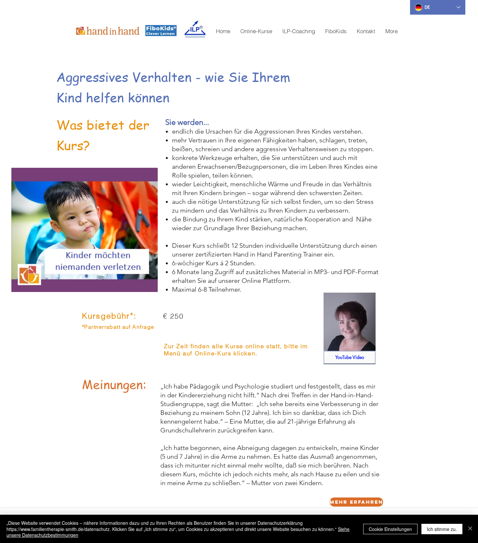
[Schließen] (470, 529)
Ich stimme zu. (442, 529)
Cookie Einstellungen (390, 529)
